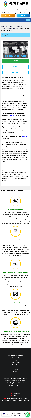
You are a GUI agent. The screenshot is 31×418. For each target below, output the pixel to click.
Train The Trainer (15, 376)
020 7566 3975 (17, 393)
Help (15, 360)
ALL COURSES (9, 26)
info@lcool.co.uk (17, 396)
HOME (2, 26)
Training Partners (16, 373)
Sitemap (19, 415)
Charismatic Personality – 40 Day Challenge (15, 380)
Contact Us (15, 369)
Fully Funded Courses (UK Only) (15, 385)
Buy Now (15, 66)
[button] (27, 414)
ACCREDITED (17, 26)
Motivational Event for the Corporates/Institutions (15, 378)
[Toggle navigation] (28, 20)
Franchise (15, 371)
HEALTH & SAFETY (14, 28)
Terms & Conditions (15, 362)
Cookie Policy (15, 367)
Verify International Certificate (15, 355)
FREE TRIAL (15, 72)
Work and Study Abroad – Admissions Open (16, 383)
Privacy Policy (15, 364)
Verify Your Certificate (15, 358)
